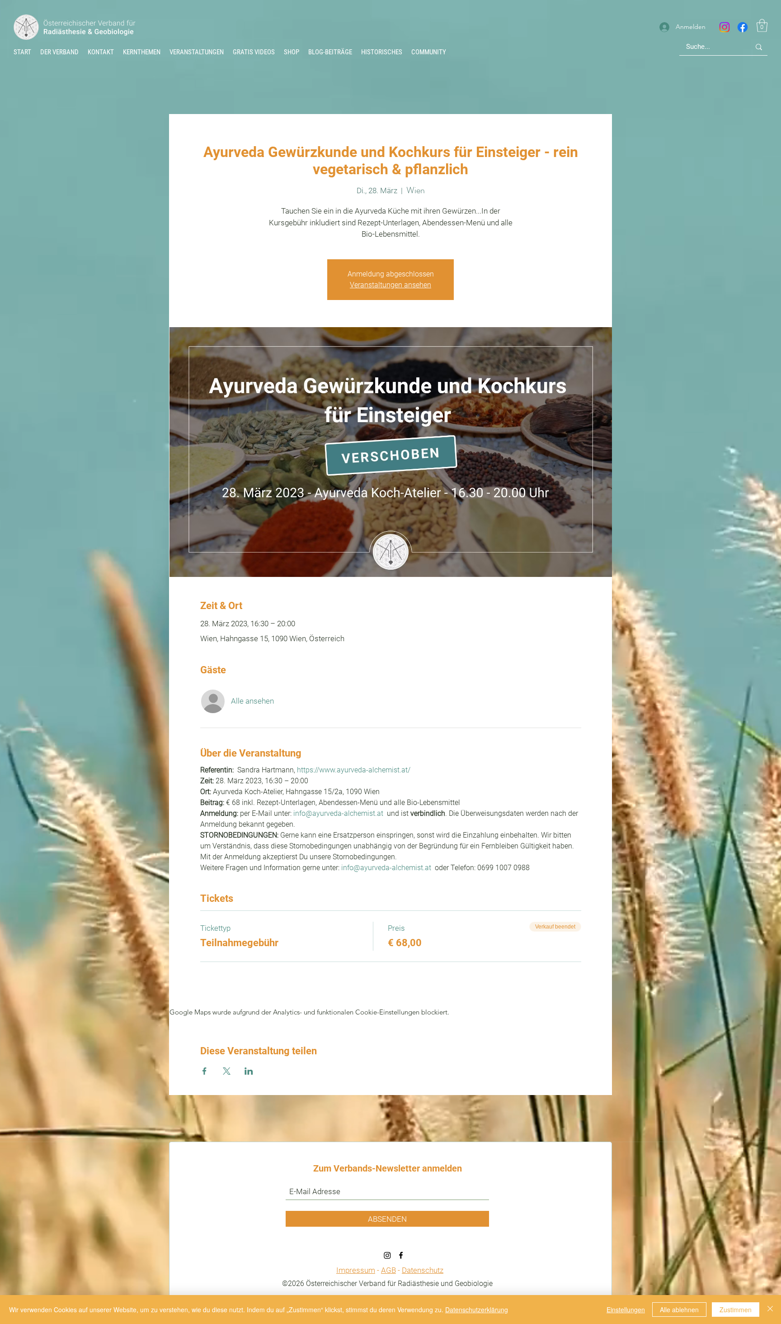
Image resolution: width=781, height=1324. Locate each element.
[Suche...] (758, 46)
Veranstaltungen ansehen (390, 285)
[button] (382, 52)
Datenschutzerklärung (476, 1309)
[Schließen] (770, 1309)
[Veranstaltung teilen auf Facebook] (204, 1071)
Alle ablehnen (679, 1309)
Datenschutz (422, 1270)
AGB (388, 1270)
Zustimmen (736, 1309)
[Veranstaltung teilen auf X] (226, 1071)
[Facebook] (742, 27)
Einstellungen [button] (626, 1309)
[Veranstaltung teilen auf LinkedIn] (249, 1071)
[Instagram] (724, 27)
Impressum (355, 1270)
